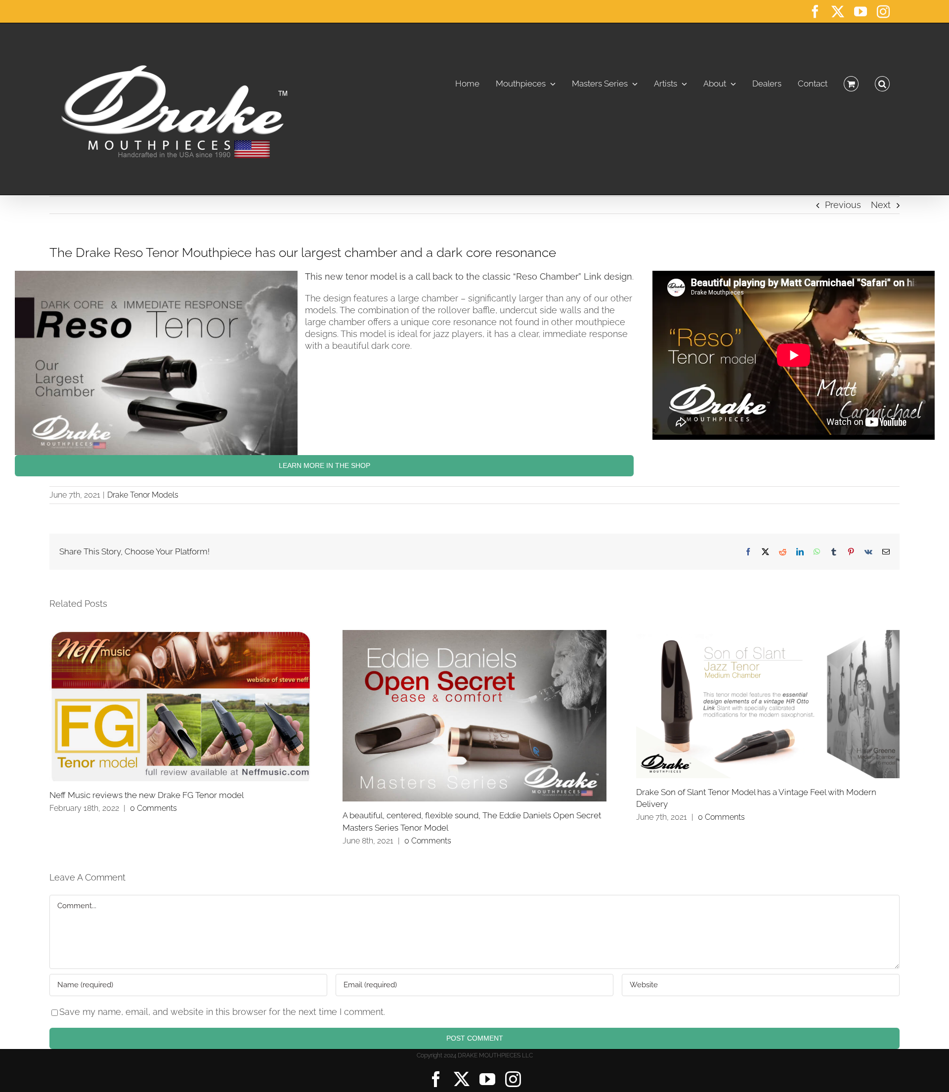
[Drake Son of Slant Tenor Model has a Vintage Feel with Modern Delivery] (768, 704)
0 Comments (153, 808)
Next (881, 205)
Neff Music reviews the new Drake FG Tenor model (146, 795)
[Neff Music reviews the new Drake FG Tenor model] (181, 705)
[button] (882, 81)
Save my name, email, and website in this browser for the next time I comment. (222, 1012)
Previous (843, 205)
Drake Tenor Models (142, 495)
